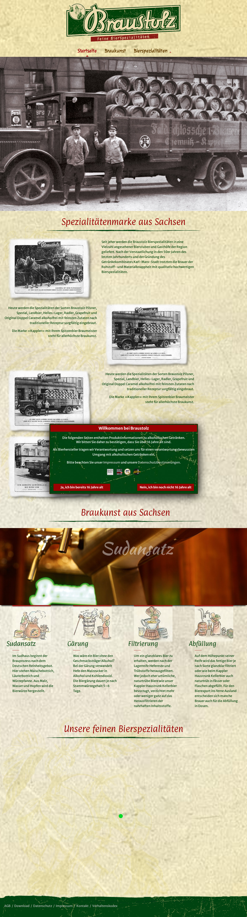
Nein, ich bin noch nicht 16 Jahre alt (165, 487)
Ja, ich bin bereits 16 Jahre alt (82, 487)
